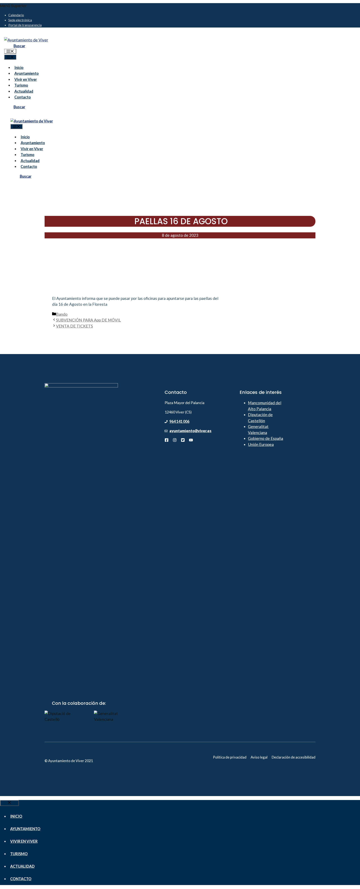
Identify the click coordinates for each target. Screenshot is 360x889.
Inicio (19, 67)
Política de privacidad (229, 757)
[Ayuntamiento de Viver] (31, 121)
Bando (62, 314)
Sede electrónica (20, 20)
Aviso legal (259, 757)
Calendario (16, 15)
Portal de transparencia (25, 25)
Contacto (22, 97)
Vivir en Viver (25, 79)
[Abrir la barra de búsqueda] (15, 46)
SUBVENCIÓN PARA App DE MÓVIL (88, 320)
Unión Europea (261, 444)
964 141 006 (179, 421)
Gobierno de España (265, 438)
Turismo (21, 85)
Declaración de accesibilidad (293, 757)
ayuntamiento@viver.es (190, 430)
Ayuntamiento (26, 73)
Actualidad (23, 91)
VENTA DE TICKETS (74, 326)
